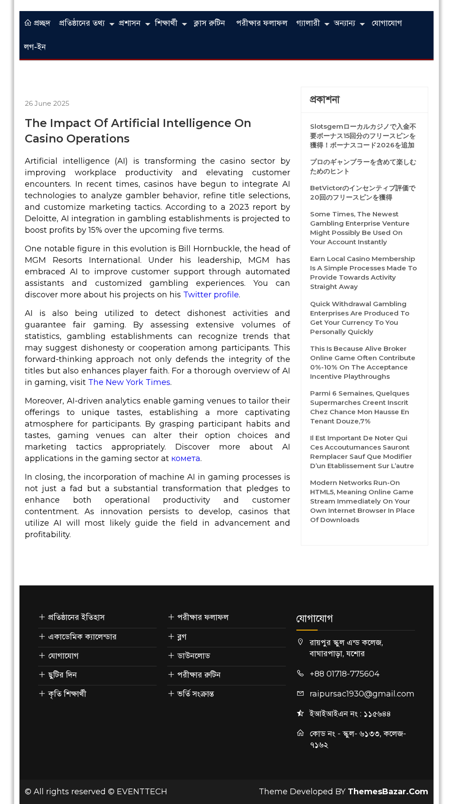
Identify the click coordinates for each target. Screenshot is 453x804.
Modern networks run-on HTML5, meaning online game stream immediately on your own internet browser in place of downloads (362, 501)
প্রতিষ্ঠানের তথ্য (82, 23)
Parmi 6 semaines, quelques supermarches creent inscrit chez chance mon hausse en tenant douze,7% (359, 407)
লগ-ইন (35, 47)
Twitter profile (211, 295)
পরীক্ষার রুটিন (199, 675)
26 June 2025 (47, 103)
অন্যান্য (344, 23)
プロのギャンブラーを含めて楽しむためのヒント (363, 166)
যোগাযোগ (387, 23)
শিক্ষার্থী (166, 23)
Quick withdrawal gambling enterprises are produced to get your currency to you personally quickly (359, 318)
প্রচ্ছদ (41, 23)
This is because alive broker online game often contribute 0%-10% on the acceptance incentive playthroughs (362, 362)
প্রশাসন (130, 23)
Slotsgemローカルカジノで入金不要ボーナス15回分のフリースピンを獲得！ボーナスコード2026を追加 (363, 135)
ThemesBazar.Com (388, 791)
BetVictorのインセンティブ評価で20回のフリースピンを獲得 (362, 192)
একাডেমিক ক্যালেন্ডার (82, 637)
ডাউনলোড (193, 656)
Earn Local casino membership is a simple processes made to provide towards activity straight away (363, 272)
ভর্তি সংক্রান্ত (195, 694)
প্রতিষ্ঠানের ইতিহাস (76, 617)
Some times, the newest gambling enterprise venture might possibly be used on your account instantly (360, 228)
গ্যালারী (308, 23)
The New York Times (129, 382)
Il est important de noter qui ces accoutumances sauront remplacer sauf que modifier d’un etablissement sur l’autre (362, 452)
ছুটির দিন (62, 675)
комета (185, 458)
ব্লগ (182, 637)
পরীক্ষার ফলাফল (262, 23)
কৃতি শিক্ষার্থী (67, 694)
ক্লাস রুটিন (209, 23)
